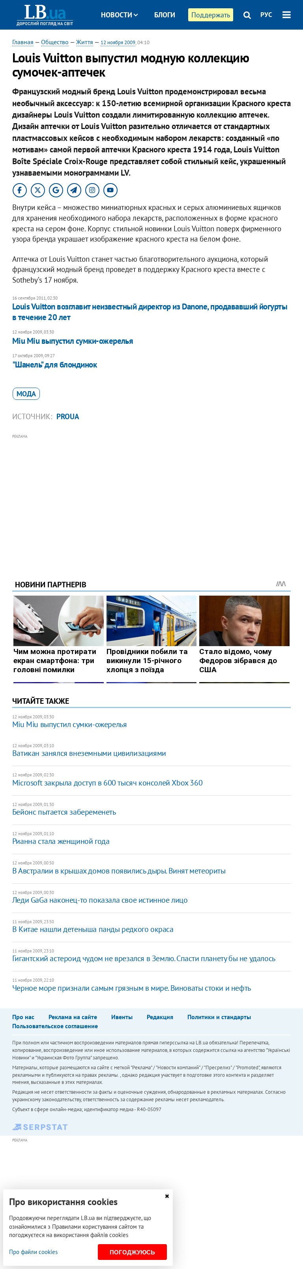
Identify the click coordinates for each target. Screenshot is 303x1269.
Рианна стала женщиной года (61, 841)
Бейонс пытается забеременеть (64, 812)
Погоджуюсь (132, 1252)
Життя (84, 42)
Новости (116, 14)
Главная (23, 42)
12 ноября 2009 (118, 42)
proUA (67, 416)
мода (26, 393)
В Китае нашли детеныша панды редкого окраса (93, 929)
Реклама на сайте (73, 1017)
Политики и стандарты (219, 1017)
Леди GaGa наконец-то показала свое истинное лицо (100, 900)
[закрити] (167, 1196)
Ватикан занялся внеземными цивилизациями (89, 753)
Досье (158, 44)
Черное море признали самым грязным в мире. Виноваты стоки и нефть (131, 988)
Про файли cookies (33, 1252)
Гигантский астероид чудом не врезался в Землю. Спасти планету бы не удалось (143, 958)
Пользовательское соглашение (55, 1026)
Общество (55, 42)
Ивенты (122, 1017)
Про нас (23, 1017)
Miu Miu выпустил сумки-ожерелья (72, 341)
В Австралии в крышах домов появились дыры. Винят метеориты (119, 871)
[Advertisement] (151, 496)
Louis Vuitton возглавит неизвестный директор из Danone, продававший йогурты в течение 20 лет (150, 311)
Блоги (164, 14)
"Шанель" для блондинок (54, 364)
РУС (266, 14)
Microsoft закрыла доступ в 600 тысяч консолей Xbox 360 (107, 783)
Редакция (160, 1017)
